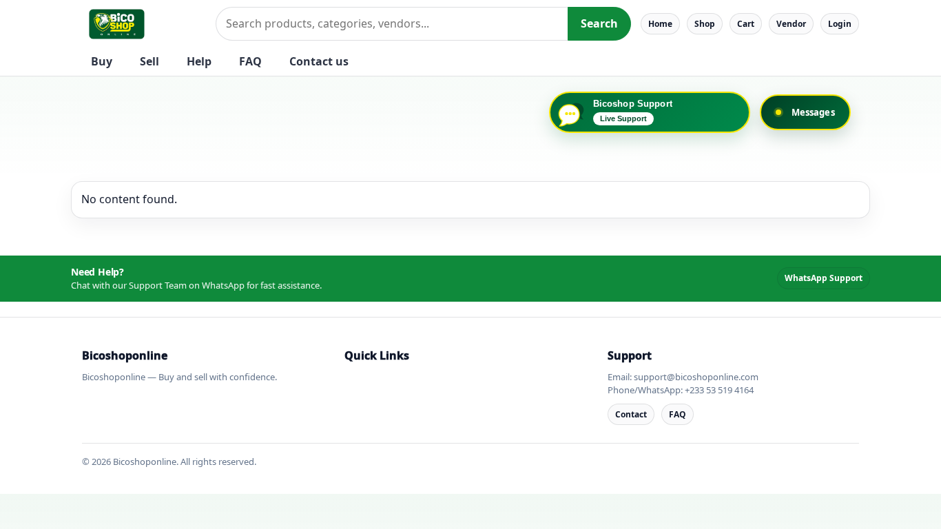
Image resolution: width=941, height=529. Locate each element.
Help (199, 61)
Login (839, 24)
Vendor (791, 24)
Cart (745, 24)
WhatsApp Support (823, 278)
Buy (101, 61)
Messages (813, 112)
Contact (631, 414)
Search (599, 23)
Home (660, 24)
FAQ (250, 61)
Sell (149, 61)
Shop (704, 24)
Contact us (319, 61)
